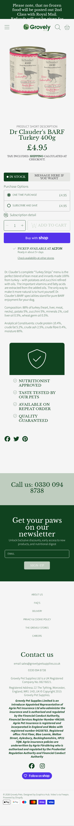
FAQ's (37, 603)
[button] (6, 27)
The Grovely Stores (37, 627)
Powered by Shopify (13, 797)
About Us (37, 594)
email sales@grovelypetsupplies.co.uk (37, 664)
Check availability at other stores (36, 258)
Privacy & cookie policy (37, 619)
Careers (37, 636)
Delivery (37, 611)
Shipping (36, 156)
